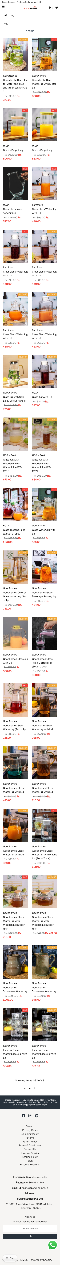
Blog (30, 1160)
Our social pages (39, 1104)
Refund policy (30, 1156)
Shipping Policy (30, 1134)
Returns (30, 1137)
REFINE (30, 31)
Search (30, 1126)
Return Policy (30, 1141)
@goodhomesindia (36, 1177)
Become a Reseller (30, 1164)
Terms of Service (30, 1153)
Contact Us (30, 1149)
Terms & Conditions (30, 1145)
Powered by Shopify (40, 1259)
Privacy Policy (30, 1130)
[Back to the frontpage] (6, 15)
